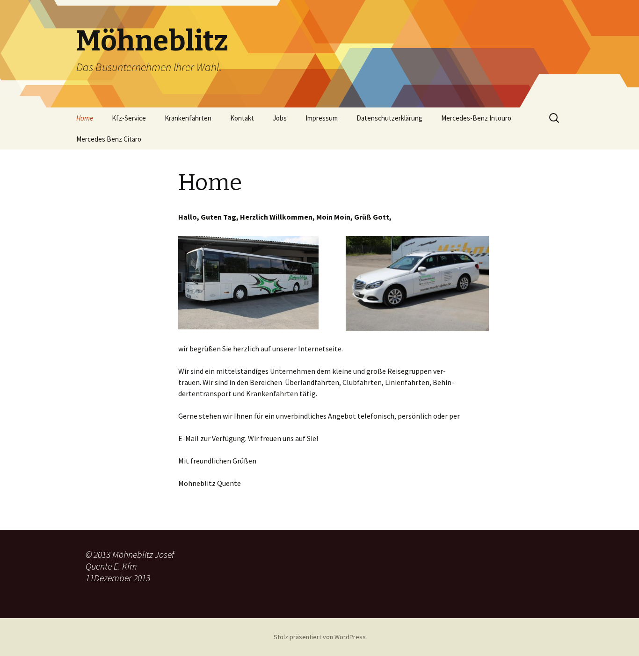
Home (84, 118)
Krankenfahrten (188, 118)
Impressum (321, 118)
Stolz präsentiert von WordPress (320, 637)
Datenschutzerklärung (389, 118)
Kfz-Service (129, 118)
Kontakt (242, 118)
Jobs (280, 118)
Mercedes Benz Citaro (108, 139)
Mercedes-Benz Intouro (476, 118)
